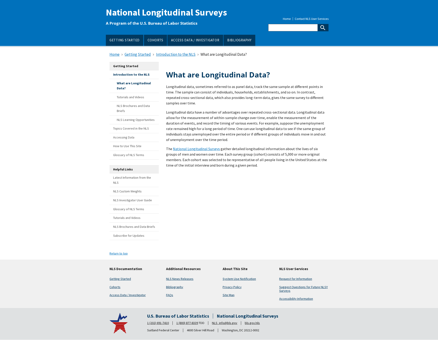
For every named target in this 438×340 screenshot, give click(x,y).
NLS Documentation (126, 269)
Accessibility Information (296, 299)
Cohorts (115, 287)
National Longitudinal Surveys (166, 12)
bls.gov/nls (252, 323)
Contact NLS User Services (311, 19)
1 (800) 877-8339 (187, 323)
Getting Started (120, 279)
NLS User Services (293, 269)
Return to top (119, 253)
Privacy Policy (232, 287)
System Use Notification (239, 279)
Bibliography (174, 287)
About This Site (235, 269)
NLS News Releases (179, 279)
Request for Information (295, 279)
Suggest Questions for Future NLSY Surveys (303, 289)
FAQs (169, 295)
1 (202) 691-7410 (158, 323)
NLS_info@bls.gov (224, 323)
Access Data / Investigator (128, 295)
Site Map (229, 295)
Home (287, 19)
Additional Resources (183, 269)
